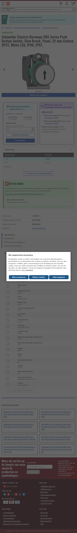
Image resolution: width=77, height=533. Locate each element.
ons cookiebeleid (27, 270)
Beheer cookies (39, 277)
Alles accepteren (19, 277)
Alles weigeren (59, 277)
